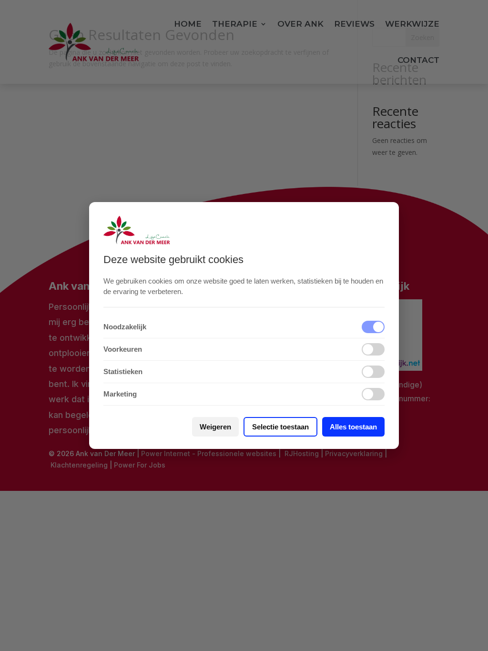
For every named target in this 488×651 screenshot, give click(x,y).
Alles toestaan (353, 427)
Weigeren (215, 427)
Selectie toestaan (280, 427)
